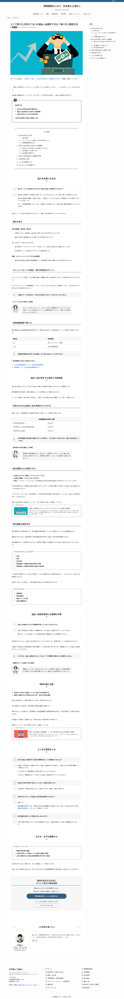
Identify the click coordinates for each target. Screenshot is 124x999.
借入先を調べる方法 (25, 135)
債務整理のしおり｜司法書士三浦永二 (62, 6)
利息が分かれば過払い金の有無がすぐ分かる (35, 148)
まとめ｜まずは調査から (27, 165)
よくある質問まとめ (25, 162)
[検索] (115, 1)
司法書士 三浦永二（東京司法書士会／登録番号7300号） (42, 79)
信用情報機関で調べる (28, 143)
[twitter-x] (36, 940)
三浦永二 (20, 945)
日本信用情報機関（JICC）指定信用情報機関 (28, 365)
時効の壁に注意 (24, 159)
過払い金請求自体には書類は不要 (30, 156)
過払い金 (15, 27)
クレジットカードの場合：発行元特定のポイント (36, 140)
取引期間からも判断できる (30, 151)
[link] (33, 940)
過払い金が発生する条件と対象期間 (30, 145)
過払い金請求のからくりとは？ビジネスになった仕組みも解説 (49, 508)
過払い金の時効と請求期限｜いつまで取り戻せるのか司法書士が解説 (51, 732)
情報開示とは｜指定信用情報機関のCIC (27, 367)
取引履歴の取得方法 (28, 153)
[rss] (113, 1)
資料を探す (25, 138)
